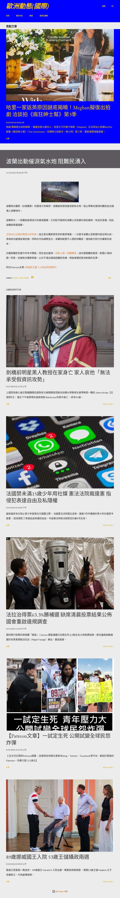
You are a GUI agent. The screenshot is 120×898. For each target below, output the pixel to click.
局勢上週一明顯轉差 (65, 253)
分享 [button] (7, 139)
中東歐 (15, 278)
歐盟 (31, 16)
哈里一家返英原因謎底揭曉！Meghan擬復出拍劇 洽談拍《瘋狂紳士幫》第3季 (58, 111)
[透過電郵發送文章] (32, 278)
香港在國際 (44, 16)
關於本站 (19, 16)
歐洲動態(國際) (27, 6)
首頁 (7, 16)
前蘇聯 (26, 278)
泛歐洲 (20, 278)
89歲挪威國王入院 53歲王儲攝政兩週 (47, 857)
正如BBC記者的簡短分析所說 (21, 234)
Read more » (108, 404)
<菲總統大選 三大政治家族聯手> (41, 267)
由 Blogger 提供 (61, 891)
